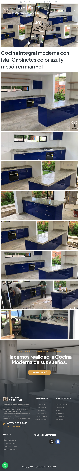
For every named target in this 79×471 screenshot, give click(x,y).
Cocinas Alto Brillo (40, 416)
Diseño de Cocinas (10, 446)
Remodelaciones (9, 443)
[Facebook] (57, 441)
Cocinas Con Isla (40, 407)
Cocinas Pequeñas (40, 419)
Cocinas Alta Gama (40, 404)
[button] (5, 465)
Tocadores (60, 416)
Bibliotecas (60, 413)
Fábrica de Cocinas (10, 440)
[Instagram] (51, 441)
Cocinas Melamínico (41, 410)
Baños (58, 410)
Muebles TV (60, 407)
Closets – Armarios (62, 404)
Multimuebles (60, 419)
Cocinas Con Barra (40, 413)
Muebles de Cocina (10, 449)
